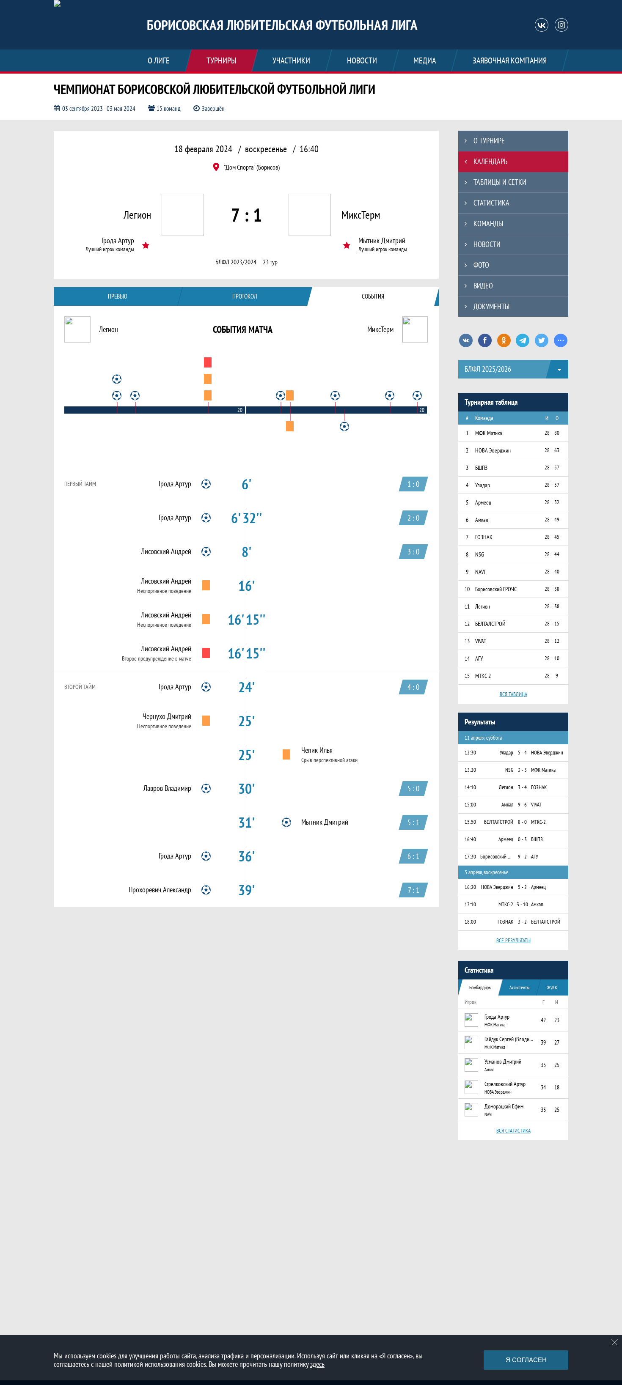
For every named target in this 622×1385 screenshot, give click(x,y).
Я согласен (526, 1359)
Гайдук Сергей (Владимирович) (509, 1039)
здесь (317, 1364)
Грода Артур (118, 240)
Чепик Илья (317, 750)
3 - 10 (522, 904)
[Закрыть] (615, 1342)
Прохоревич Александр (160, 890)
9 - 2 (522, 856)
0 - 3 (522, 839)
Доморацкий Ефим (503, 1106)
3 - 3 (522, 769)
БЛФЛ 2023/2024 (235, 262)
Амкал (489, 1069)
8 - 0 (522, 822)
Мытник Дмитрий (381, 240)
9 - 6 (522, 804)
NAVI (488, 1114)
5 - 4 (522, 752)
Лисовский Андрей (166, 551)
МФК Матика (494, 1025)
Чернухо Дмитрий (167, 716)
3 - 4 (522, 787)
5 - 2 (522, 887)
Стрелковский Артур (505, 1084)
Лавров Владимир (167, 788)
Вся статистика (513, 1130)
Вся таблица (513, 694)
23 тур (270, 262)
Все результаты (513, 940)
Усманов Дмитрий (502, 1061)
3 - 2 (522, 921)
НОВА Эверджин (498, 1092)
